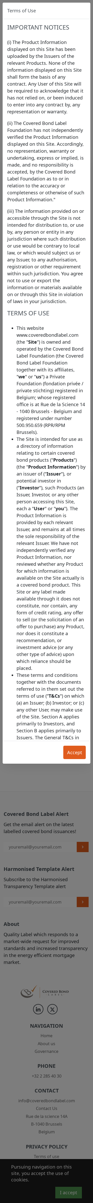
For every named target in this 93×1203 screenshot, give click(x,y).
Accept (74, 752)
